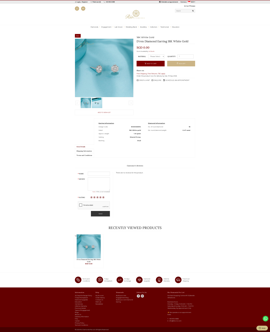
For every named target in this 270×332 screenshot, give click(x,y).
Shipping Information (84, 151)
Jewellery (143, 27)
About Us (78, 314)
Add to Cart (152, 63)
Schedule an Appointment (169, 2)
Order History (100, 297)
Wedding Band (131, 27)
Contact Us (99, 300)
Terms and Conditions (84, 155)
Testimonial (164, 27)
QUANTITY (171, 56)
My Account (99, 295)
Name (81, 174)
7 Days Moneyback (81, 297)
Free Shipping (142, 74)
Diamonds (94, 27)
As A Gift (182, 63)
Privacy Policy (79, 323)
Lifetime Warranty (81, 306)
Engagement (106, 27)
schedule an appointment (177, 80)
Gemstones (79, 304)
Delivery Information (82, 316)
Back (77, 36)
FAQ (76, 319)
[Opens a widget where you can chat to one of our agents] (262, 328)
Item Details (81, 147)
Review (82, 179)
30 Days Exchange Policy (83, 295)
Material (142, 56)
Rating (82, 197)
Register (85, 2)
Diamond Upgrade (81, 300)
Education (175, 27)
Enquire (157, 80)
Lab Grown (119, 27)
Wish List (98, 302)
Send (100, 214)
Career (77, 321)
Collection (153, 27)
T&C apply (161, 74)
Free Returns (152, 74)
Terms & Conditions (81, 325)
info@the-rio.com (175, 321)
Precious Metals (80, 308)
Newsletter (99, 304)
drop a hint (144, 80)
